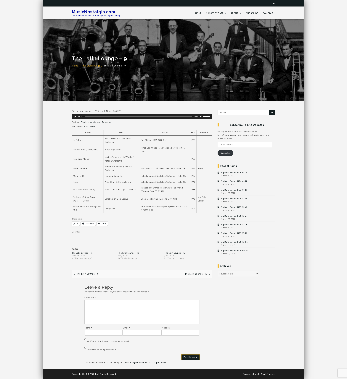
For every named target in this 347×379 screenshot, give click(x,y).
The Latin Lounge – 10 (128, 253)
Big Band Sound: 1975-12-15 (234, 198)
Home (198, 13)
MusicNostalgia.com (93, 11)
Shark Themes (268, 374)
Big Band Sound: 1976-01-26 (234, 172)
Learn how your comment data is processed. (145, 362)
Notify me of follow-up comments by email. (108, 341)
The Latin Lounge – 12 (174, 253)
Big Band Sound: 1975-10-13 (234, 233)
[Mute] (201, 116)
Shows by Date (214, 13)
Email (85, 126)
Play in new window (90, 122)
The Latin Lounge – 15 (82, 253)
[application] (142, 116)
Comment (90, 297)
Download (107, 122)
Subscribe (252, 13)
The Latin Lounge (83, 111)
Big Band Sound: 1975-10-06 (234, 242)
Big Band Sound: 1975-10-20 (234, 224)
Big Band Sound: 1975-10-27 (234, 216)
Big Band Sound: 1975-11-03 (234, 207)
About (234, 13)
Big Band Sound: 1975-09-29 (234, 250)
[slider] (207, 116)
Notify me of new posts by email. (103, 349)
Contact (268, 13)
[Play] (75, 116)
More (92, 126)
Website (165, 327)
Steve (100, 111)
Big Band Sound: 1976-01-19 (234, 181)
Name (88, 327)
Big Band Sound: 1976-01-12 (234, 190)
